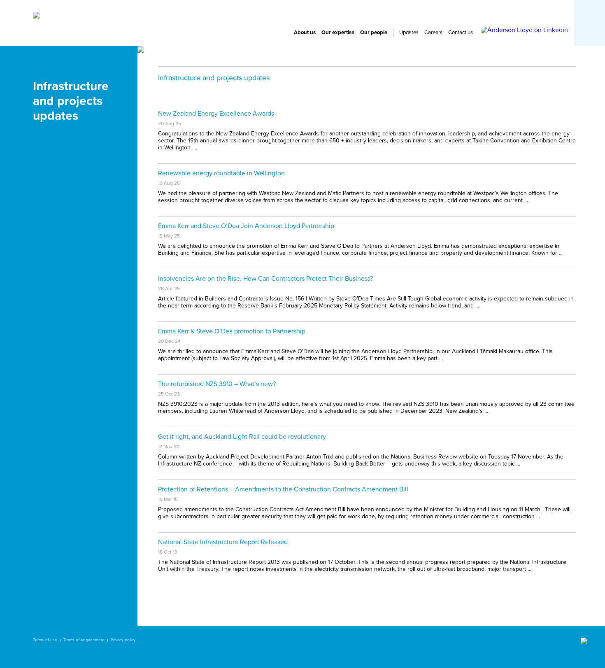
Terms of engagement (84, 640)
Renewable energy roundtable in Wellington (221, 173)
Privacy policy (123, 640)
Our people (373, 32)
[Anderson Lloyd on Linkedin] (524, 30)
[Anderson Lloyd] (36, 16)
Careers (433, 32)
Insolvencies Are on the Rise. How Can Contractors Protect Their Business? (265, 279)
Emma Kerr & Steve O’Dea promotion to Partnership (231, 331)
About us (305, 32)
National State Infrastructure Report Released (223, 542)
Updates (409, 32)
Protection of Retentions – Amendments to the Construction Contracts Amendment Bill (283, 489)
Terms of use (45, 640)
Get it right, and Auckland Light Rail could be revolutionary (242, 437)
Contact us (460, 32)
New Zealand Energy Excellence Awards (216, 113)
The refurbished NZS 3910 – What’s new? (217, 384)
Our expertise (337, 32)
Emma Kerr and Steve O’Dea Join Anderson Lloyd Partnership (246, 226)
